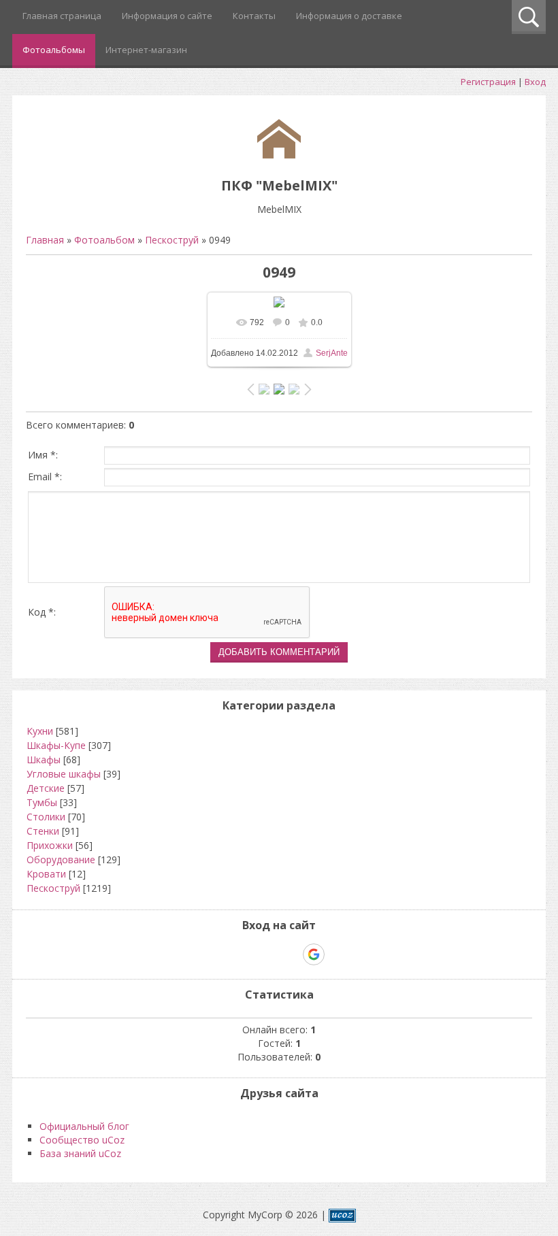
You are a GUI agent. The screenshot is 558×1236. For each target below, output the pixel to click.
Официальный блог (84, 1126)
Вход (535, 82)
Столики (46, 816)
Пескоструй (172, 239)
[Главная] (279, 154)
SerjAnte (332, 353)
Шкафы (44, 759)
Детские (46, 788)
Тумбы (42, 802)
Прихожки (50, 845)
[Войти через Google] (314, 954)
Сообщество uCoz (82, 1139)
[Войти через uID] (220, 954)
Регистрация (488, 82)
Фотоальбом (104, 239)
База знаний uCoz (80, 1153)
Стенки (43, 830)
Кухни (40, 730)
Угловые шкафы (64, 773)
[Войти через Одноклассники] (337, 954)
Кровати (46, 873)
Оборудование (61, 859)
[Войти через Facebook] (267, 954)
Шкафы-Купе (56, 745)
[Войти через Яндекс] (290, 954)
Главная (45, 239)
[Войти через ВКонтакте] (243, 954)
